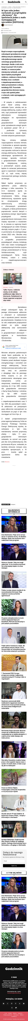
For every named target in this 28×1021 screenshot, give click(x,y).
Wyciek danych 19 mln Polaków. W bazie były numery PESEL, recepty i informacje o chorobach (13, 815)
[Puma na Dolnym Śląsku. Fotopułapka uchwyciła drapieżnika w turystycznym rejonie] (14, 777)
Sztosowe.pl (16, 1015)
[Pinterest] (15, 1003)
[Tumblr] (12, 1007)
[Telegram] (23, 1003)
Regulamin (20, 1013)
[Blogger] (3, 1003)
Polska (9, 6)
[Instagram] (11, 1003)
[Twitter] (16, 1007)
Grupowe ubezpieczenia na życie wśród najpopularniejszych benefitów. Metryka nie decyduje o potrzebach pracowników (13, 620)
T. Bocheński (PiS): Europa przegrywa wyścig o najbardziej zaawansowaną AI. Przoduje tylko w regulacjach (13, 676)
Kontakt (10, 1013)
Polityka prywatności (7, 1015)
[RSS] (19, 1003)
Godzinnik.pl (4, 6)
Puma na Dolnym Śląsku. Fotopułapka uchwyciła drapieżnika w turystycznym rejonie (13, 789)
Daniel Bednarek (9, 25)
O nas (5, 1013)
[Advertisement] (14, 480)
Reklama (15, 1013)
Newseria (7, 461)
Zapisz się (14, 865)
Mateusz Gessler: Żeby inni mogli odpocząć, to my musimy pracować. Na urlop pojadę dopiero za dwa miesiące (13, 565)
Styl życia (13, 504)
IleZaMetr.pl (14, 1016)
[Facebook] (7, 1003)
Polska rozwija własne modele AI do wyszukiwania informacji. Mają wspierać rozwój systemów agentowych (13, 593)
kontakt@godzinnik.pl (14, 993)
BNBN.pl (22, 1015)
